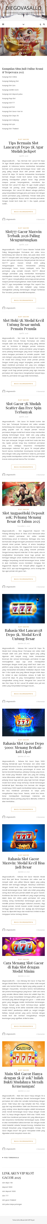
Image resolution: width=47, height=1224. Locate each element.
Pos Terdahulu (11, 1158)
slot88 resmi (13, 90)
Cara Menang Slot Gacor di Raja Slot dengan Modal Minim (23, 966)
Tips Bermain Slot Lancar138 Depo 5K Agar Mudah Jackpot (24, 146)
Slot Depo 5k (14, 115)
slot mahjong (14, 120)
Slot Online (13, 77)
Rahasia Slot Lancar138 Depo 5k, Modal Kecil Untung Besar (23, 634)
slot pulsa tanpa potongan (12, 1204)
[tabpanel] (23, 42)
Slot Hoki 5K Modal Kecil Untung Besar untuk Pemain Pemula (23, 324)
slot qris (12, 124)
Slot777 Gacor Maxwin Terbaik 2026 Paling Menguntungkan (23, 235)
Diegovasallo (24, 7)
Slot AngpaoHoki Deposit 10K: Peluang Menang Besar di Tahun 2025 (23, 517)
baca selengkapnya (23, 212)
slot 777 (5, 1195)
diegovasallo (11, 219)
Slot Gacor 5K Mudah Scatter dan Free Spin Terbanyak (23, 407)
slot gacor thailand (9, 1200)
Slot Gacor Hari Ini (16, 111)
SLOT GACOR (23, 139)
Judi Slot (12, 107)
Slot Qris (12, 85)
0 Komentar (41, 219)
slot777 (12, 103)
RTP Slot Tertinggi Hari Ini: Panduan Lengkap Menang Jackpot (23, 41)
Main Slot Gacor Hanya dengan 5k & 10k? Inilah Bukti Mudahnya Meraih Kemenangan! (23, 1079)
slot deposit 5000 (9, 1191)
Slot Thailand (13, 128)
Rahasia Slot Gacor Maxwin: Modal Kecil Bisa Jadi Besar (23, 862)
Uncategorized (23, 34)
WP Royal (31, 1220)
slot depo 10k (7, 1183)
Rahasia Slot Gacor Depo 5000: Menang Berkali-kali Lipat (23, 747)
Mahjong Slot (14, 81)
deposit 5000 (7, 1187)
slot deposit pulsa (15, 94)
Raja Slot (12, 98)
